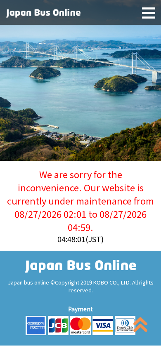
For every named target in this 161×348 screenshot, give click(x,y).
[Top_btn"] (140, 326)
